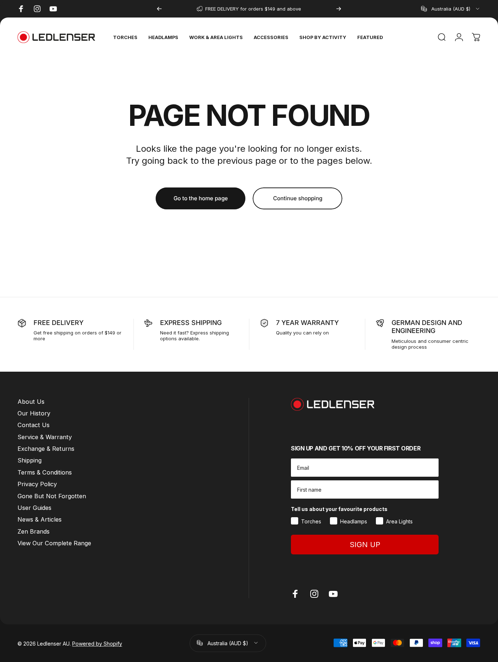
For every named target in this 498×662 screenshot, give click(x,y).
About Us (30, 401)
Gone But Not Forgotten (51, 496)
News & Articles (39, 519)
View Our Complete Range (54, 543)
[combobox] (451, 9)
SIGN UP (365, 544)
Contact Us (33, 425)
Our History (33, 413)
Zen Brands (33, 531)
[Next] (339, 9)
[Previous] (159, 9)
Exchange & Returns (45, 448)
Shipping (29, 460)
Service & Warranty (44, 437)
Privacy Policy (37, 484)
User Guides (34, 507)
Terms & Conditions (44, 472)
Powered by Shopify (97, 643)
